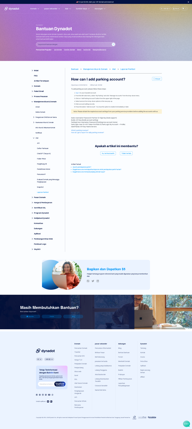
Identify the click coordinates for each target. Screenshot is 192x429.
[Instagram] (40, 395)
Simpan (157, 79)
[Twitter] (46, 395)
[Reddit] (52, 395)
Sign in (78, 93)
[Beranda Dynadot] (11, 8)
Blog (73, 316)
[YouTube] (49, 395)
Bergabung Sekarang (60, 384)
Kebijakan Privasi (72, 417)
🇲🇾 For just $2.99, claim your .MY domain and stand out (95, 2)
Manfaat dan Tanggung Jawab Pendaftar (118, 417)
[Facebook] (37, 395)
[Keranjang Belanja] (184, 8)
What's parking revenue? (79, 130)
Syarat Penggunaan (83, 417)
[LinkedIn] (43, 395)
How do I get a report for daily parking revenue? (87, 132)
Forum (52, 316)
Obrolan (31, 316)
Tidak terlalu (126, 153)
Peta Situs (144, 361)
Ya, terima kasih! (108, 153)
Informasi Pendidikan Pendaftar (98, 417)
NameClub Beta (100, 390)
